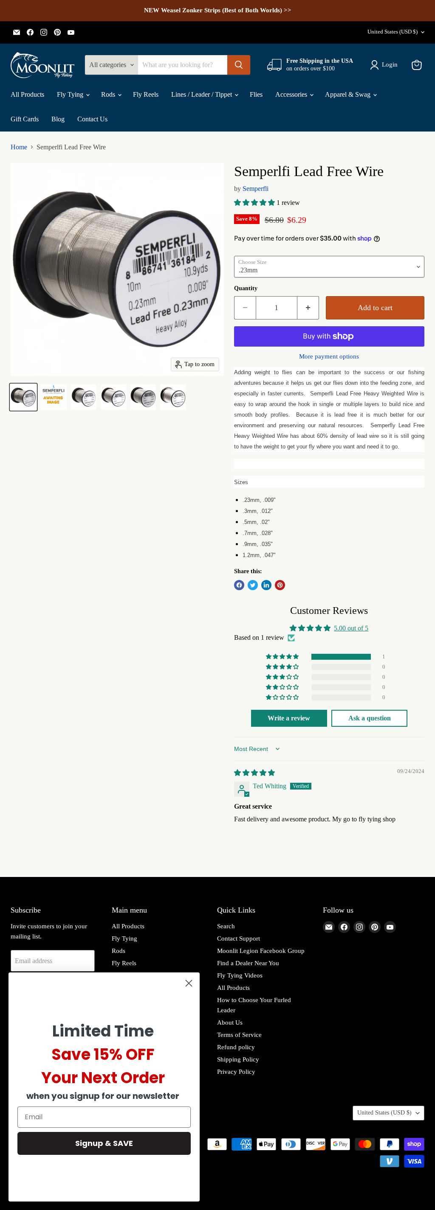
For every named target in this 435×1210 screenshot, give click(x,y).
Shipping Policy (238, 1059)
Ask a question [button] (369, 718)
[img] (254, 772)
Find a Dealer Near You (248, 963)
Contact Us (92, 119)
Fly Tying (71, 94)
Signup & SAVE (104, 1143)
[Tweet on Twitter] (253, 585)
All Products (27, 94)
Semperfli (255, 188)
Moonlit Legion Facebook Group (261, 950)
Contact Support (238, 938)
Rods (109, 94)
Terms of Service (239, 1034)
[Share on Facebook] (239, 585)
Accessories (292, 94)
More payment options (329, 356)
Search (226, 926)
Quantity (245, 288)
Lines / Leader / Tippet (202, 94)
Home (19, 147)
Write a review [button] (289, 718)
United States (392, 31)
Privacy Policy (236, 1071)
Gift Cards (25, 119)
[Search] (238, 65)
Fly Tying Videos (240, 975)
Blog (58, 119)
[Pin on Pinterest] (280, 585)
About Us (230, 1022)
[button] (255, 202)
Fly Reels (145, 94)
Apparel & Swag (348, 94)
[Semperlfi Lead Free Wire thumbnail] (23, 397)
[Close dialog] (188, 983)
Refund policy (236, 1047)
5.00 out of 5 (351, 628)
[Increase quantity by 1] (308, 307)
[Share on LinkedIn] (266, 585)
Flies (256, 94)
